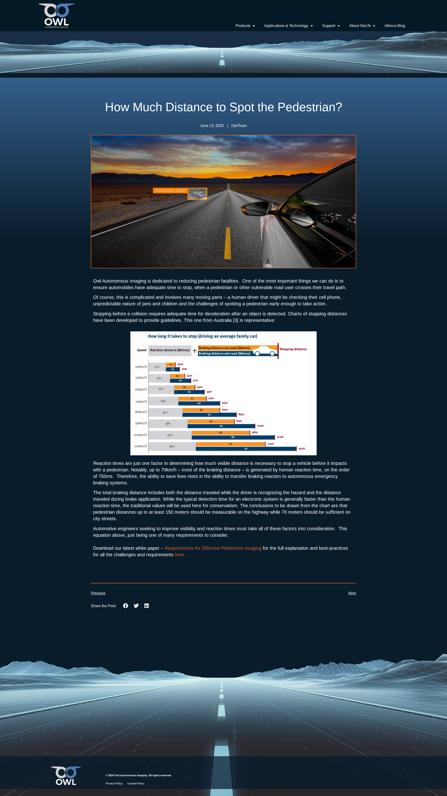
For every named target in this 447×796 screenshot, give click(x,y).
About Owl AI (360, 26)
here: (181, 554)
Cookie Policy (135, 783)
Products (243, 26)
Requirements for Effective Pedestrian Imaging (213, 548)
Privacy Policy (114, 783)
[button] (126, 605)
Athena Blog (395, 26)
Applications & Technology (286, 26)
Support (328, 26)
